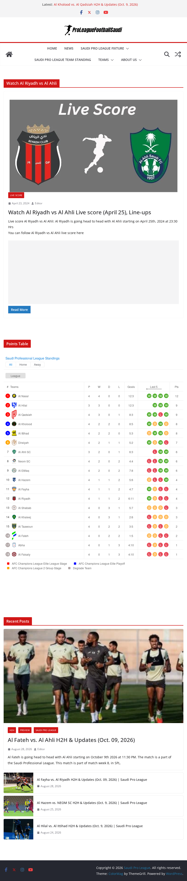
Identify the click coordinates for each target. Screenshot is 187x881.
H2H (12, 730)
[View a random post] (177, 54)
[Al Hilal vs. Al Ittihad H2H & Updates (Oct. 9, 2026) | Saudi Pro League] (18, 829)
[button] (126, 48)
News (68, 48)
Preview (25, 730)
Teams (103, 59)
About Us (129, 59)
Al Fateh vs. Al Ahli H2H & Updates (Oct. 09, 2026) (71, 740)
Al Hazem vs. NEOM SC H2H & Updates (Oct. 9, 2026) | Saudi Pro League (92, 803)
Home (52, 48)
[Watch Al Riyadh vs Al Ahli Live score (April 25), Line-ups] (93, 144)
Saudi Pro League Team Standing (62, 59)
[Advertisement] (93, 272)
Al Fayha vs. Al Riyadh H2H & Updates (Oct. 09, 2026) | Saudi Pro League (92, 779)
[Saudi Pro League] (9, 54)
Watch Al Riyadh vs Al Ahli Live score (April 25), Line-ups (79, 212)
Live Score (16, 195)
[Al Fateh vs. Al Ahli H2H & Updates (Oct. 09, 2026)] (93, 676)
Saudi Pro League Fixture (102, 48)
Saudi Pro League (46, 730)
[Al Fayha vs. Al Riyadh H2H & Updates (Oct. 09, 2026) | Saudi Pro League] (18, 783)
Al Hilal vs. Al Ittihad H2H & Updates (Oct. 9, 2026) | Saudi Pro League (90, 826)
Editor (38, 203)
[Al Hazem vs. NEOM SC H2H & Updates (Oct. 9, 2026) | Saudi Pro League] (18, 806)
